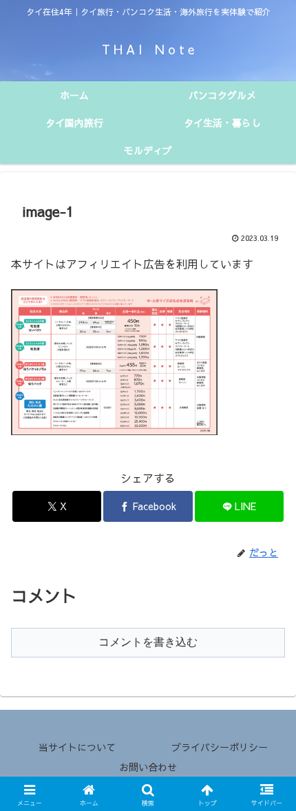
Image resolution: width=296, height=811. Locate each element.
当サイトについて (77, 747)
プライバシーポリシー (219, 747)
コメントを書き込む (148, 642)
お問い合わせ (148, 767)
